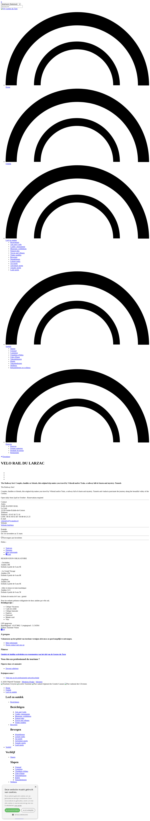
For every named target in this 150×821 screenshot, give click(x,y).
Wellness (13, 366)
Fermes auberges (16, 448)
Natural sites (14, 251)
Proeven (9, 444)
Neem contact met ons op (15, 645)
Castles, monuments (17, 247)
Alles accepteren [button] (12, 810)
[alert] (20, 802)
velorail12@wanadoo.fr (10, 521)
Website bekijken (7, 525)
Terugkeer (6, 457)
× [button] (35, 787)
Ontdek (8, 164)
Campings (14, 353)
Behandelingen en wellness (20, 368)
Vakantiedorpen (16, 363)
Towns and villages (17, 253)
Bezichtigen (14, 242)
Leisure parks (15, 261)
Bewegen (13, 257)
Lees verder (18, 805)
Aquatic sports (15, 268)
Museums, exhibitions (18, 249)
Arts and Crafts (16, 245)
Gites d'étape (15, 357)
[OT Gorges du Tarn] (9, 9)
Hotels (12, 361)
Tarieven (9, 548)
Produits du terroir (17, 451)
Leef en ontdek (11, 240)
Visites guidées (15, 255)
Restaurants (14, 453)
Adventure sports (16, 266)
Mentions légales (28, 682)
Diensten (9, 550)
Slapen (12, 349)
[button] (20, 814)
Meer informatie (11, 552)
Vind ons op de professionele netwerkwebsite (22, 678)
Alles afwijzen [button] (28, 810)
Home (8, 87)
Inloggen (39, 682)
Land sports (14, 270)
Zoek (9, 554)
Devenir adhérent (12, 669)
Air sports (14, 264)
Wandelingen (15, 259)
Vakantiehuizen (16, 359)
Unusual (13, 351)
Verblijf (8, 347)
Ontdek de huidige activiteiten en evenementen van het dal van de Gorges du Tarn (33, 654)
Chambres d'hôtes (16, 355)
